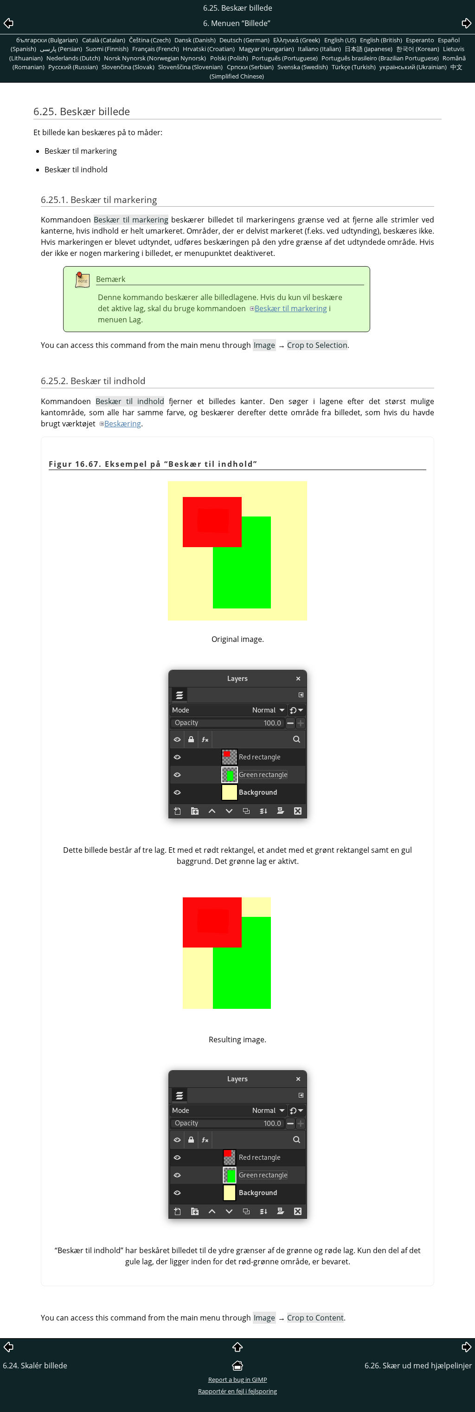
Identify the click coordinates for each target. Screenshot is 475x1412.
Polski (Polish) (229, 58)
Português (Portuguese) (285, 58)
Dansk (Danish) (195, 40)
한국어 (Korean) (417, 49)
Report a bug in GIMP (237, 1379)
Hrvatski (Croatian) (209, 49)
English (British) (381, 40)
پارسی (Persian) (61, 49)
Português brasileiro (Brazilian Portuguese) (380, 58)
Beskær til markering (291, 308)
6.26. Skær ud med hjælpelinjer (418, 1365)
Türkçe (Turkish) (354, 67)
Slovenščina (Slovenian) (190, 67)
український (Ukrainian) (413, 67)
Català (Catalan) (103, 40)
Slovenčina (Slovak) (128, 67)
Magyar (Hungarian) (266, 49)
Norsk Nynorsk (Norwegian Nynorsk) (155, 58)
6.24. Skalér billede (35, 1365)
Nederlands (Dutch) (73, 58)
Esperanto (420, 40)
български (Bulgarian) (47, 40)
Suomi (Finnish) (107, 49)
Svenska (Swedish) (302, 67)
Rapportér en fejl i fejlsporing (237, 1391)
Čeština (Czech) (150, 40)
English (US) (340, 40)
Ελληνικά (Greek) (296, 40)
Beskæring (122, 423)
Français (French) (155, 49)
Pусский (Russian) (73, 67)
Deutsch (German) (244, 40)
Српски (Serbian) (250, 67)
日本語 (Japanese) (368, 49)
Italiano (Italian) (319, 49)
